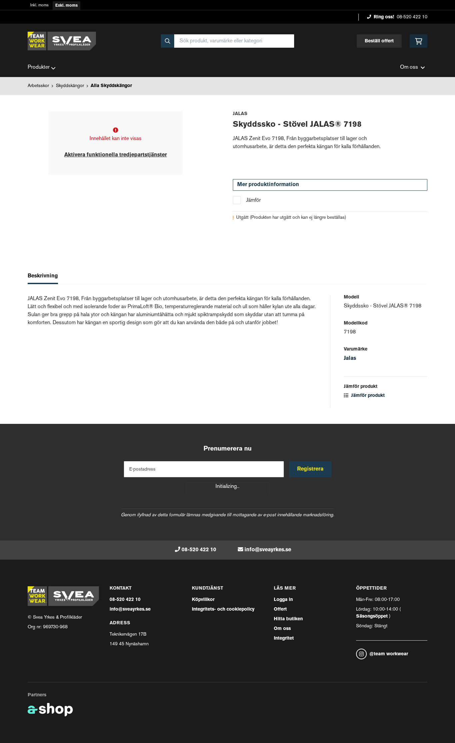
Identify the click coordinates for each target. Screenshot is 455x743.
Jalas (350, 358)
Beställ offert (379, 41)
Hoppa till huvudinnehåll (224, 9)
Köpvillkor (203, 600)
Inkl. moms (39, 5)
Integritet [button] (284, 638)
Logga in (283, 600)
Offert (280, 609)
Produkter (39, 67)
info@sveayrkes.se (267, 550)
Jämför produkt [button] (367, 396)
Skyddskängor (70, 86)
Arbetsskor (38, 86)
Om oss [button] (409, 67)
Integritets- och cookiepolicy (223, 609)
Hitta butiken (288, 619)
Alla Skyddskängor (111, 86)
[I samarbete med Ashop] (50, 709)
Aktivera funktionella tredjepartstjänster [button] (115, 155)
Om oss (282, 629)
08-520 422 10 (412, 17)
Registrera (310, 469)
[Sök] (167, 41)
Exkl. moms (66, 5)
